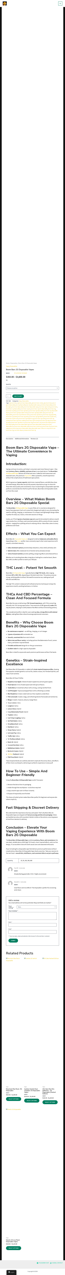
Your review (13, 911)
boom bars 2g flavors (36, 415)
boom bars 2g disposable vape (36, 413)
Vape (7, 366)
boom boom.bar (13, 428)
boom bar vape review (45, 407)
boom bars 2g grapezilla (49, 415)
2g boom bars (13, 403)
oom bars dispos (18, 430)
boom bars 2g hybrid (11, 417)
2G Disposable (10, 474)
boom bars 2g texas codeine (18, 420)
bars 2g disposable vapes (33, 405)
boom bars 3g (28, 422)
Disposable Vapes (19, 539)
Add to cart (18, 396)
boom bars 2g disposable (36, 411)
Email (10, 929)
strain (19, 541)
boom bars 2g (52, 409)
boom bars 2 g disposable (13, 409)
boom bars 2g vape (44, 420)
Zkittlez (10, 754)
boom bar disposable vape (31, 407)
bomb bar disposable (46, 405)
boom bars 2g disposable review (19, 413)
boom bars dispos (47, 422)
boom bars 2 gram (26, 409)
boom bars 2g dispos (23, 411)
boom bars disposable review (37, 424)
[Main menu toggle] (60, 3)
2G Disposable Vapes (19, 573)
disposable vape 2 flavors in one (40, 428)
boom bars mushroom (36, 426)
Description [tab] (9, 439)
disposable (28, 476)
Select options (14, 1099)
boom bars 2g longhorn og (26, 418)
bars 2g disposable (21, 405)
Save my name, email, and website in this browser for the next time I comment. (30, 936)
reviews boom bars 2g (30, 430)
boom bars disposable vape (21, 426)
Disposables (13, 363)
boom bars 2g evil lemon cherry (21, 415)
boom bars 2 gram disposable (39, 409)
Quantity (8, 384)
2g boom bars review (37, 403)
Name (10, 922)
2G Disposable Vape (22, 508)
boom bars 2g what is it (18, 422)
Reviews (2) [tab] (34, 439)
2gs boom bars (48, 403)
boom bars (54, 407)
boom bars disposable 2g (22, 424)
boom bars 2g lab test (50, 417)
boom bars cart (37, 422)
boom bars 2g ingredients (36, 417)
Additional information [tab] (22, 439)
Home (7, 363)
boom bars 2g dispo (11, 411)
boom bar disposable (17, 407)
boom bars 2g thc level (32, 420)
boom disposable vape (25, 428)
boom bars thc (47, 426)
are (26, 539)
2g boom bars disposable (24, 403)
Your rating (11, 907)
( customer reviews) (20, 373)
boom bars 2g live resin (12, 418)
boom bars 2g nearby (40, 418)
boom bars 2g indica (23, 417)
